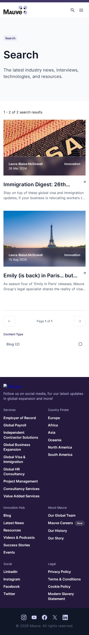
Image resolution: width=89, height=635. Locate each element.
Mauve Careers (65, 523)
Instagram (11, 579)
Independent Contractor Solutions (20, 434)
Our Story (56, 538)
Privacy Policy (59, 571)
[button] (72, 10)
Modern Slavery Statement (61, 596)
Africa (53, 425)
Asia (51, 432)
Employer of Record (19, 418)
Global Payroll (14, 425)
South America (60, 454)
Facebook (11, 586)
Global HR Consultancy (14, 471)
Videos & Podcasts (19, 537)
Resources (12, 530)
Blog (13, 344)
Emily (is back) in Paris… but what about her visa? (38, 275)
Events (9, 552)
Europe (54, 418)
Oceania (54, 440)
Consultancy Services (21, 489)
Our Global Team (61, 515)
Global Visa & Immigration (14, 459)
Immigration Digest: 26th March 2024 (34, 184)
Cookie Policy (59, 586)
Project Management (20, 481)
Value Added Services (21, 496)
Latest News (13, 523)
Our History (57, 530)
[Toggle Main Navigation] (81, 10)
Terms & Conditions (64, 579)
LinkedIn (10, 571)
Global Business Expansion (16, 447)
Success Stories (16, 545)
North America (60, 447)
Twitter (9, 594)
